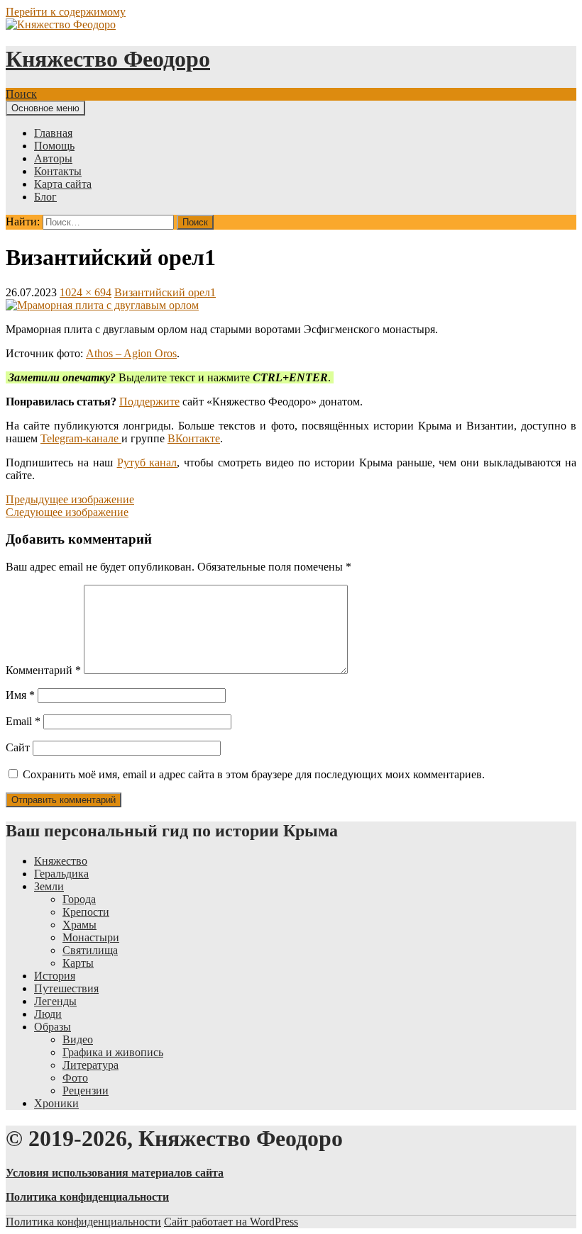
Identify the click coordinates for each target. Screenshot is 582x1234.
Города (79, 899)
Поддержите (149, 402)
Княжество (60, 861)
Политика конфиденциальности (83, 1222)
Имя (20, 695)
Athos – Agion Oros (131, 353)
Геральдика (61, 874)
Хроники (56, 1103)
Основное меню (45, 108)
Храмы (79, 925)
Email (23, 721)
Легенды (55, 1001)
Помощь (54, 146)
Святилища (90, 950)
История (54, 976)
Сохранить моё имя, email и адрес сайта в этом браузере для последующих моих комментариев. (254, 774)
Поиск (21, 94)
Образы (52, 1027)
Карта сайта (63, 184)
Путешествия (66, 988)
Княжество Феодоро (108, 59)
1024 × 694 (85, 292)
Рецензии (85, 1090)
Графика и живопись (112, 1052)
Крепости (85, 912)
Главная (53, 133)
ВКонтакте (194, 438)
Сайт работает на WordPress (231, 1222)
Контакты (58, 171)
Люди (48, 1014)
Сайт (18, 747)
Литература (90, 1065)
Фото (75, 1078)
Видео (77, 1039)
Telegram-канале (80, 438)
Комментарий (43, 670)
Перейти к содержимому (66, 12)
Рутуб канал (147, 462)
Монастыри (90, 937)
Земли (49, 886)
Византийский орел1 (165, 292)
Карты (78, 963)
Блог (45, 197)
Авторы (53, 158)
